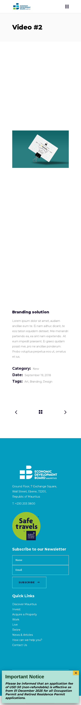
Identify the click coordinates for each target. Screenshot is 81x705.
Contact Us (19, 645)
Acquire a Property (24, 614)
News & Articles (22, 635)
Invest (16, 609)
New (36, 368)
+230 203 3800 (25, 503)
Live (15, 624)
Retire (16, 629)
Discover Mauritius (24, 604)
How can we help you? (27, 640)
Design (47, 381)
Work (15, 619)
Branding (36, 381)
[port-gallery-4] (40, 149)
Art (26, 381)
